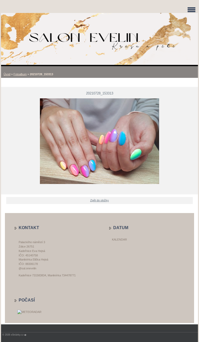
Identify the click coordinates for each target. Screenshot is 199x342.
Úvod (7, 74)
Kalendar (119, 239)
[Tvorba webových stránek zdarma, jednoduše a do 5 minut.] (25, 335)
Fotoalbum (20, 74)
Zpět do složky (99, 200)
